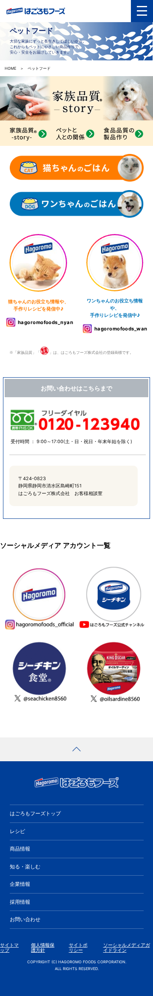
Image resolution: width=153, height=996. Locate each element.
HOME (10, 68)
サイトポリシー (78, 948)
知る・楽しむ (25, 866)
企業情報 (20, 884)
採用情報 (20, 902)
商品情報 (20, 848)
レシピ (17, 831)
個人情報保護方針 (42, 948)
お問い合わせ (25, 919)
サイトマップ (9, 948)
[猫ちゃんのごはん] (77, 168)
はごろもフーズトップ (35, 813)
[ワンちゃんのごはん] (77, 204)
